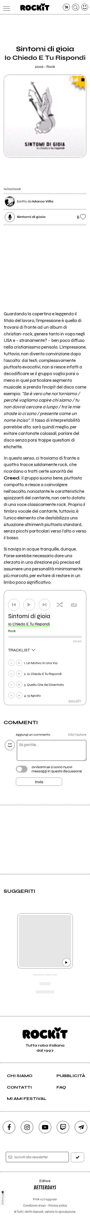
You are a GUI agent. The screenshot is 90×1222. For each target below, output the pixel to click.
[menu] (5, 7)
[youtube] (45, 1127)
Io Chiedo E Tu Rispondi (29, 623)
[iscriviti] (77, 1157)
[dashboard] (84, 7)
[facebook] (9, 1127)
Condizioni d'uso (34, 1205)
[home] (35, 7)
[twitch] (63, 1127)
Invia (39, 781)
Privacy (3, 1199)
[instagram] (27, 1127)
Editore (42, 1183)
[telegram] (81, 1127)
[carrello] (66, 7)
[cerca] (75, 7)
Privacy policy (57, 1205)
